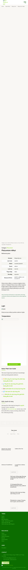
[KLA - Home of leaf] (5, 2)
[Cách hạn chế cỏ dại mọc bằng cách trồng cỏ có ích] (5, 494)
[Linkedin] (7, 526)
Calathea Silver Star (19, 448)
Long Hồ (22, 405)
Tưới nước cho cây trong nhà (12, 391)
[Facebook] (8, 423)
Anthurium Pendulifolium (7, 464)
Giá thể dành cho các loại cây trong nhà (15, 388)
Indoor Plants (7, 6)
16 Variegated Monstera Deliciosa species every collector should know (18, 486)
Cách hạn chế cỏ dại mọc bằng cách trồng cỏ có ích (17, 493)
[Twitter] (11, 423)
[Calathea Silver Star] (20, 442)
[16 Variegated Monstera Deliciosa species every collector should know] (5, 486)
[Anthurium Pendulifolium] (7, 458)
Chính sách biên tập (11, 409)
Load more (13, 472)
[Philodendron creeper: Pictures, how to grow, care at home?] (5, 502)
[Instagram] (5, 526)
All (7, 433)
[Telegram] (18, 423)
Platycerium (14, 6)
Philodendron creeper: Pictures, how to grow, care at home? (18, 501)
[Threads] (19, 526)
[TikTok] (12, 526)
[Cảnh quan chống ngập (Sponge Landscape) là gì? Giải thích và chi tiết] (5, 478)
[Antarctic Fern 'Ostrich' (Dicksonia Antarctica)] (7, 442)
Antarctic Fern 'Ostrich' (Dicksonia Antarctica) (6, 449)
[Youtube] (17, 526)
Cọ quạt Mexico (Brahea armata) (20, 465)
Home (3, 6)
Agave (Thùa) (12, 433)
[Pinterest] (15, 423)
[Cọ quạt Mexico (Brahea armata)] (20, 458)
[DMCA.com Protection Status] (5, 563)
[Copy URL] (22, 423)
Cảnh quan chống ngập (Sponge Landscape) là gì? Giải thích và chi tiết (18, 478)
